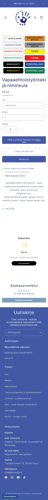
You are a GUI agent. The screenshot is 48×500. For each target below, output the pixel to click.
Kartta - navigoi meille (16, 416)
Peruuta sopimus (10, 496)
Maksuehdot (11, 386)
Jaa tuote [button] (10, 208)
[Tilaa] (40, 332)
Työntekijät (10, 410)
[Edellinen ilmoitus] (4, 3)
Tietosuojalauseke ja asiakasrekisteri (23, 392)
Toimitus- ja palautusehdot (18, 398)
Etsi (6, 374)
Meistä (8, 380)
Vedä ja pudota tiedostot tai (24, 140)
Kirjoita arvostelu (24, 300)
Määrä (5, 112)
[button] (6, 18)
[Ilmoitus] (43, 3)
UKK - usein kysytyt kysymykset (21, 404)
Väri (4, 100)
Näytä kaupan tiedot (15, 175)
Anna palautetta (24, 263)
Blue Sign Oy (18, 493)
